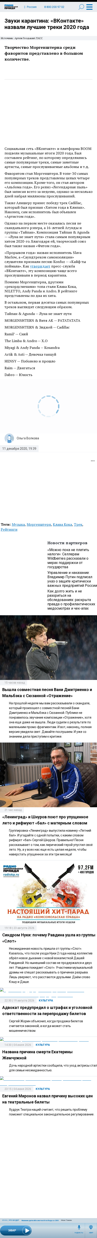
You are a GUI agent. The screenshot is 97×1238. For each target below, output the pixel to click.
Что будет (14, 1220)
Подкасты (79, 1233)
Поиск (81, 7)
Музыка (18, 524)
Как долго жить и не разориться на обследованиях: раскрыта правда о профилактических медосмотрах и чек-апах (71, 600)
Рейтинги (9, 529)
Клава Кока (62, 524)
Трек (78, 524)
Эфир (91, 1233)
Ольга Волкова (28, 438)
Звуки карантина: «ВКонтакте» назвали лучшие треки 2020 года (47, 24)
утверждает (40, 266)
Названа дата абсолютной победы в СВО (40, 1220)
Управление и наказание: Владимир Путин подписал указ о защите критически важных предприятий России (72, 579)
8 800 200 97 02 (54, 7)
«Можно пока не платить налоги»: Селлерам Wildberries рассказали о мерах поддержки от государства (68, 558)
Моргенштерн (39, 524)
